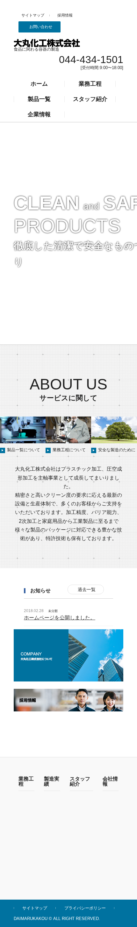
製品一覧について (20, 449)
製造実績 (51, 781)
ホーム (39, 84)
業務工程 (90, 84)
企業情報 (39, 114)
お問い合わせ (40, 27)
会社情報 (110, 781)
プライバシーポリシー (85, 908)
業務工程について (66, 449)
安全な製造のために (113, 449)
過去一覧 (87, 589)
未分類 (53, 611)
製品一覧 (39, 99)
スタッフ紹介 (90, 99)
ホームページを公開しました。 (59, 617)
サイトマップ (32, 15)
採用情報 (65, 15)
